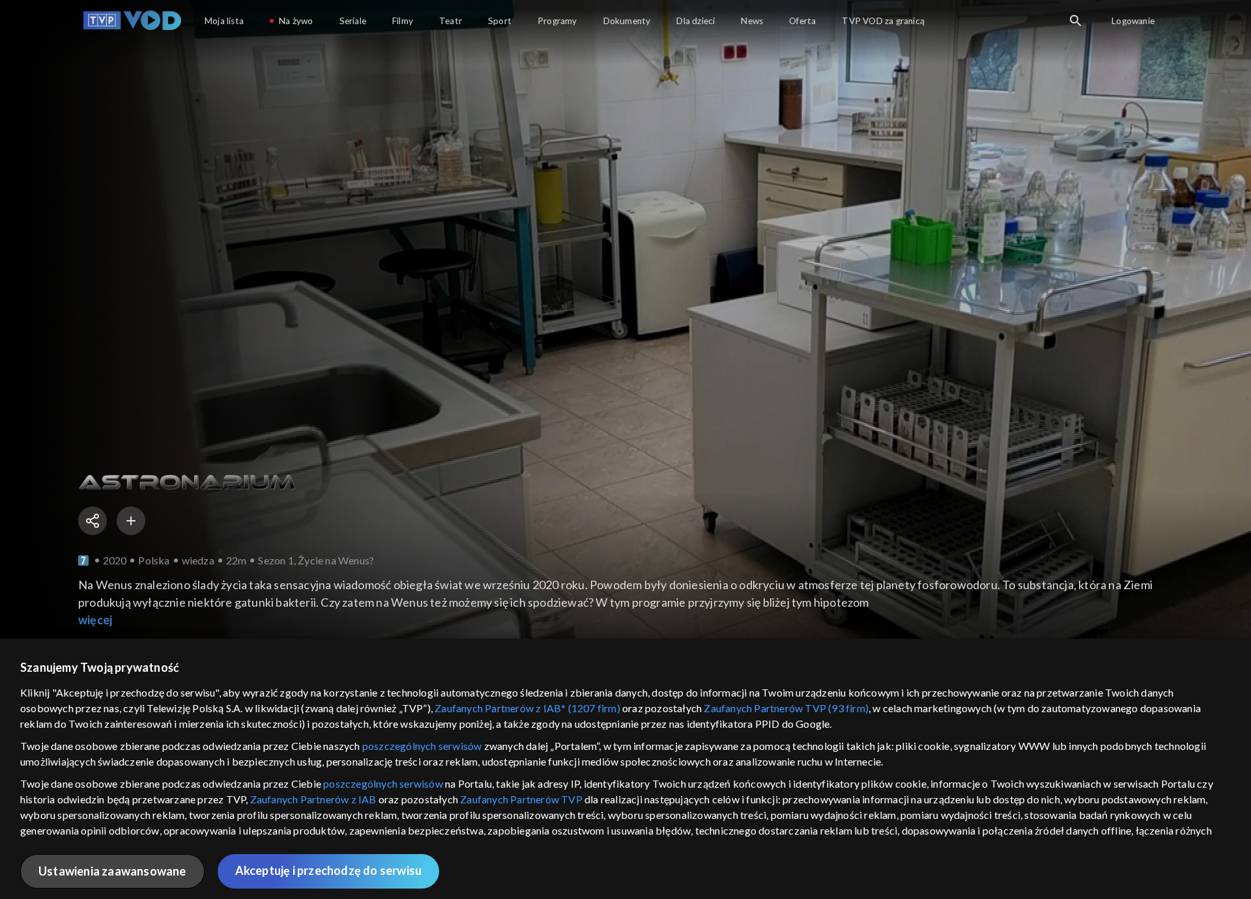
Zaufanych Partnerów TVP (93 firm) (786, 708)
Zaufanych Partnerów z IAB (313, 799)
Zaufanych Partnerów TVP (521, 799)
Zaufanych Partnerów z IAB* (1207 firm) (527, 708)
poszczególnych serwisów (422, 746)
